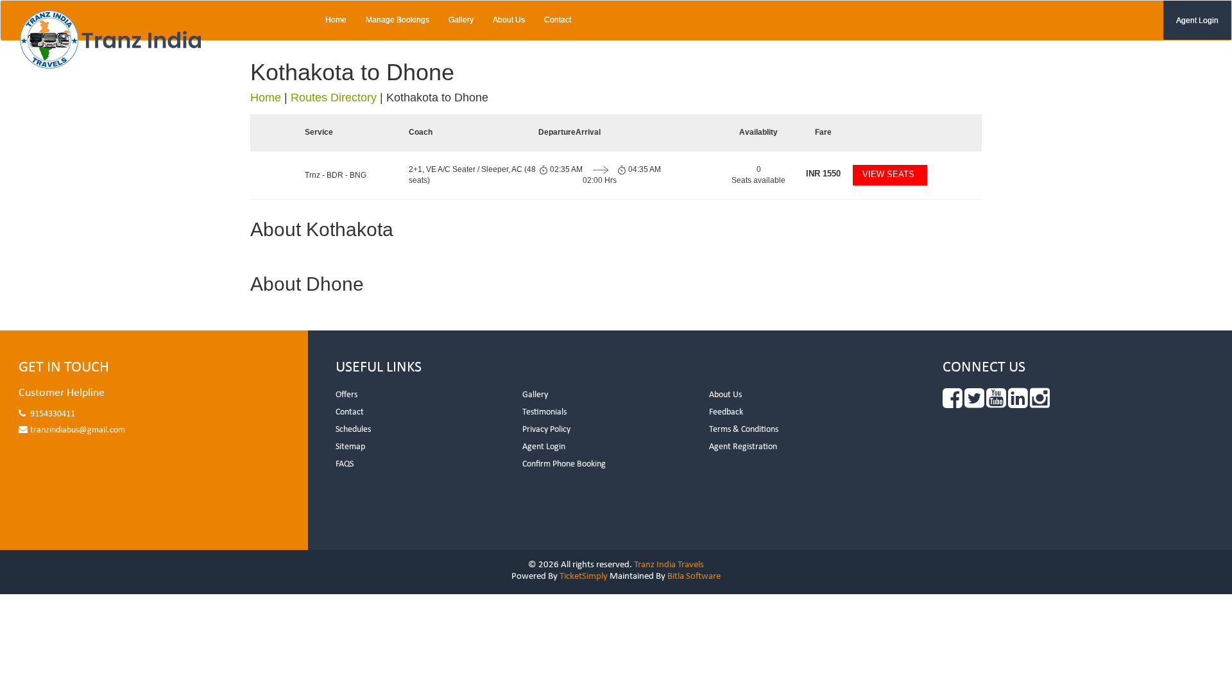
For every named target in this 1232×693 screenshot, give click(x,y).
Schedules (353, 429)
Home (335, 19)
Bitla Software (694, 576)
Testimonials (544, 412)
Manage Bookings (397, 19)
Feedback (726, 412)
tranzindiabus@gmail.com (77, 430)
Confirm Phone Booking (564, 464)
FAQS (345, 464)
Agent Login (1197, 20)
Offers (346, 395)
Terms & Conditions (743, 429)
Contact (557, 19)
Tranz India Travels (669, 565)
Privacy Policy (546, 429)
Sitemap (350, 447)
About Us (509, 19)
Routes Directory (334, 97)
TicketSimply (584, 576)
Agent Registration (743, 447)
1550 (823, 173)
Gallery (461, 19)
